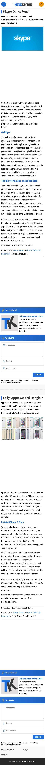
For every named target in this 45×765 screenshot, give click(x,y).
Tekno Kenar (18, 250)
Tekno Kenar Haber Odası (31, 316)
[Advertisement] (22, 76)
